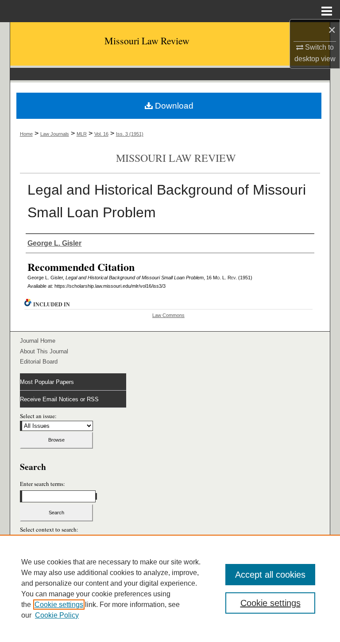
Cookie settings (59, 604)
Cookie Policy (57, 615)
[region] (170, 588)
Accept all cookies (270, 574)
